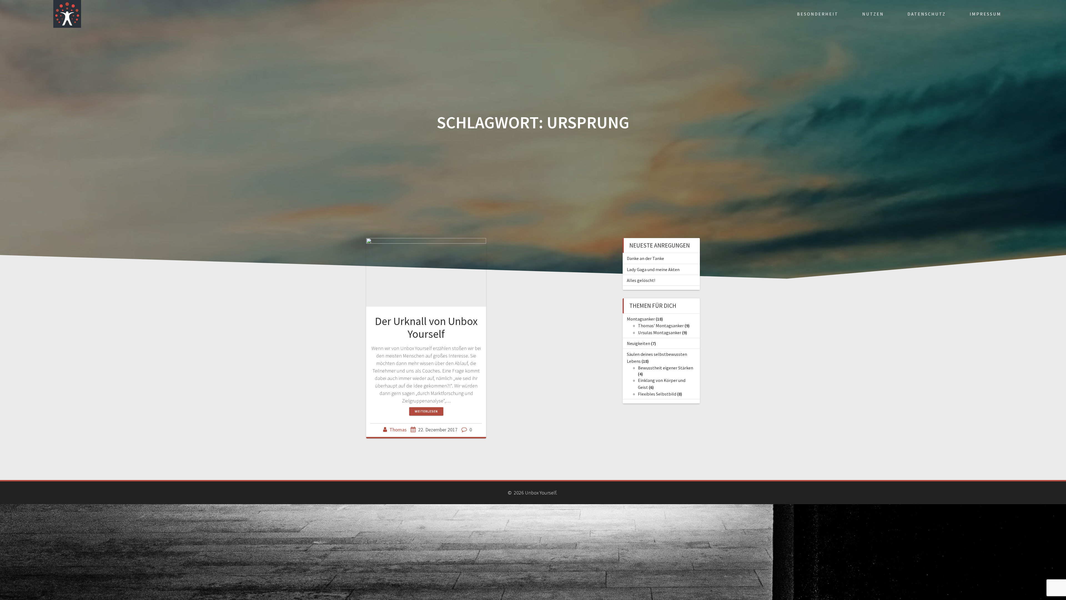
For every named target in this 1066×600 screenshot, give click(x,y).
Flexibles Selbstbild (657, 394)
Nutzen (873, 14)
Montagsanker (641, 319)
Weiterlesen (426, 411)
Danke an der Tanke (645, 258)
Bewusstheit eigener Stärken (665, 368)
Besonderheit (817, 14)
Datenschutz (926, 14)
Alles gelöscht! (641, 280)
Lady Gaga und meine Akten (653, 269)
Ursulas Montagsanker (659, 332)
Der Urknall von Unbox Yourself (426, 327)
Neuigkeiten (638, 343)
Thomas (398, 429)
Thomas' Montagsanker (661, 325)
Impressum (985, 14)
